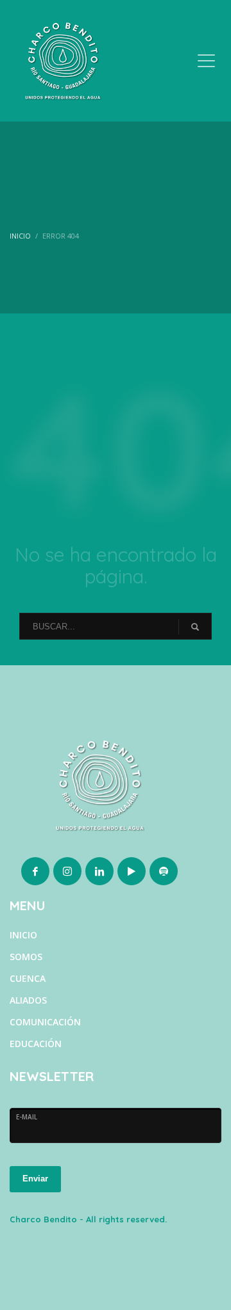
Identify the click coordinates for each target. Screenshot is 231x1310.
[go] (195, 626)
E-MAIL (26, 1116)
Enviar (35, 1178)
